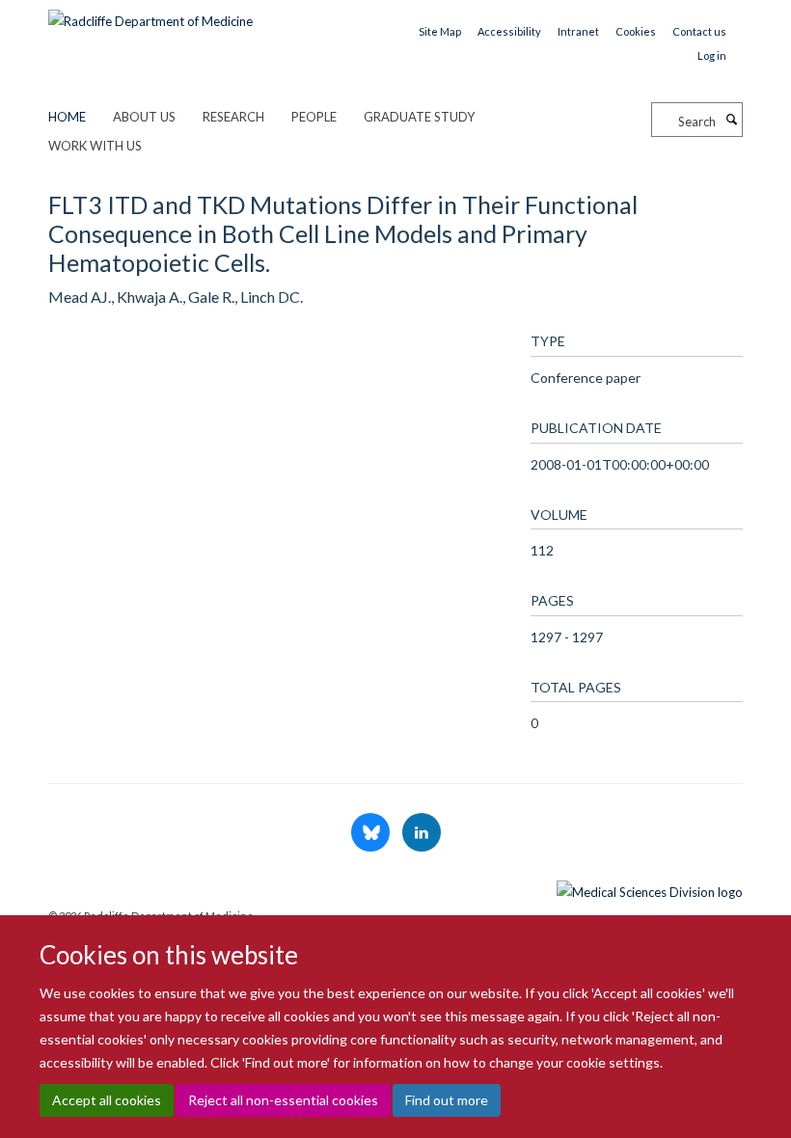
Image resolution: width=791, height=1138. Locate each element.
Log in (711, 55)
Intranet (578, 31)
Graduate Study (419, 116)
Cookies (635, 31)
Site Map (440, 31)
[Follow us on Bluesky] (372, 833)
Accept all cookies (106, 1100)
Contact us (699, 31)
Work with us (95, 145)
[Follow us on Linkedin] (421, 833)
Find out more (446, 1100)
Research (233, 116)
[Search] (731, 119)
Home (67, 116)
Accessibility (509, 31)
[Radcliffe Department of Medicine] (150, 14)
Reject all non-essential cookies (283, 1100)
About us (144, 116)
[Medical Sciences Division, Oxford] (395, 887)
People (314, 116)
